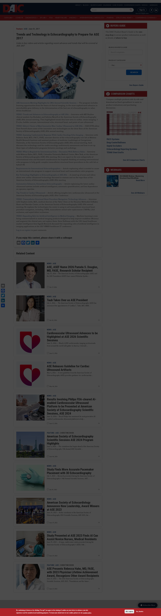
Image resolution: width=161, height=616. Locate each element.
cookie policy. (87, 613)
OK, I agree (129, 611)
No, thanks (139, 611)
